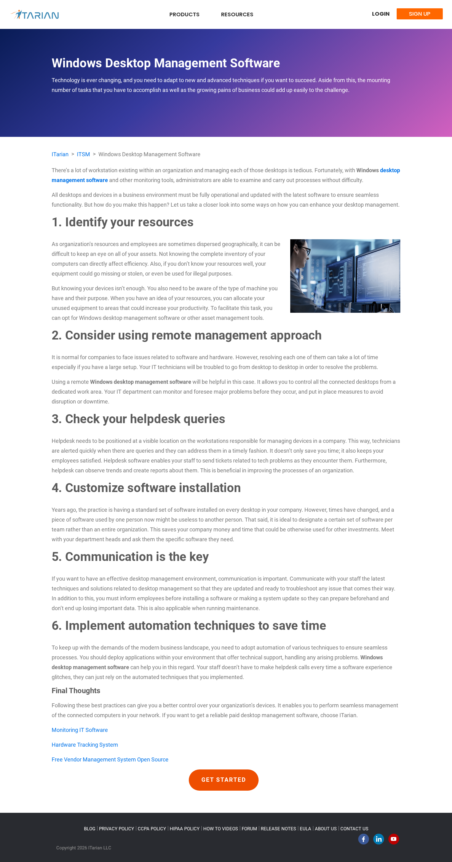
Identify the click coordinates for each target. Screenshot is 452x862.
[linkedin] (379, 841)
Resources (237, 14)
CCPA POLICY (152, 829)
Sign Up (419, 14)
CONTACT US (354, 829)
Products (184, 14)
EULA (305, 829)
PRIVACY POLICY (116, 829)
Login (381, 14)
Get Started (223, 780)
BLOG (89, 829)
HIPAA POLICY (185, 829)
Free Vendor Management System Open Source (110, 759)
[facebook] (364, 841)
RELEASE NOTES (278, 829)
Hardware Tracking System (85, 744)
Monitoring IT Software (80, 730)
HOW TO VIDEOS (220, 829)
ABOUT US (326, 829)
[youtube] (394, 841)
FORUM (249, 829)
